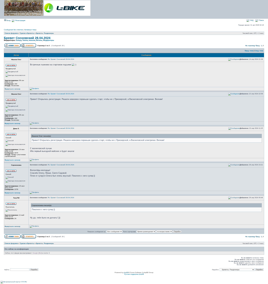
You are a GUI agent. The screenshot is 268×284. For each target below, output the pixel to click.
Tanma (25, 40)
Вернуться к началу (12, 89)
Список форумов (11, 33)
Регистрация (20, 20)
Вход (8, 20)
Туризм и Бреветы (27, 33)
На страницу (250, 45)
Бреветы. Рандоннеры (45, 33)
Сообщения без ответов (13, 30)
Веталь (39, 40)
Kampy (18, 40)
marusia (32, 40)
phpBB (126, 272)
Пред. (258, 45)
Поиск (261, 20)
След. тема (259, 51)
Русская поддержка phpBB (134, 274)
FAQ (252, 20)
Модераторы (48, 40)
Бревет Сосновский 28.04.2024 (27, 38)
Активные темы (30, 30)
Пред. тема (249, 51)
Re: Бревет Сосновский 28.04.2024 (61, 59)
